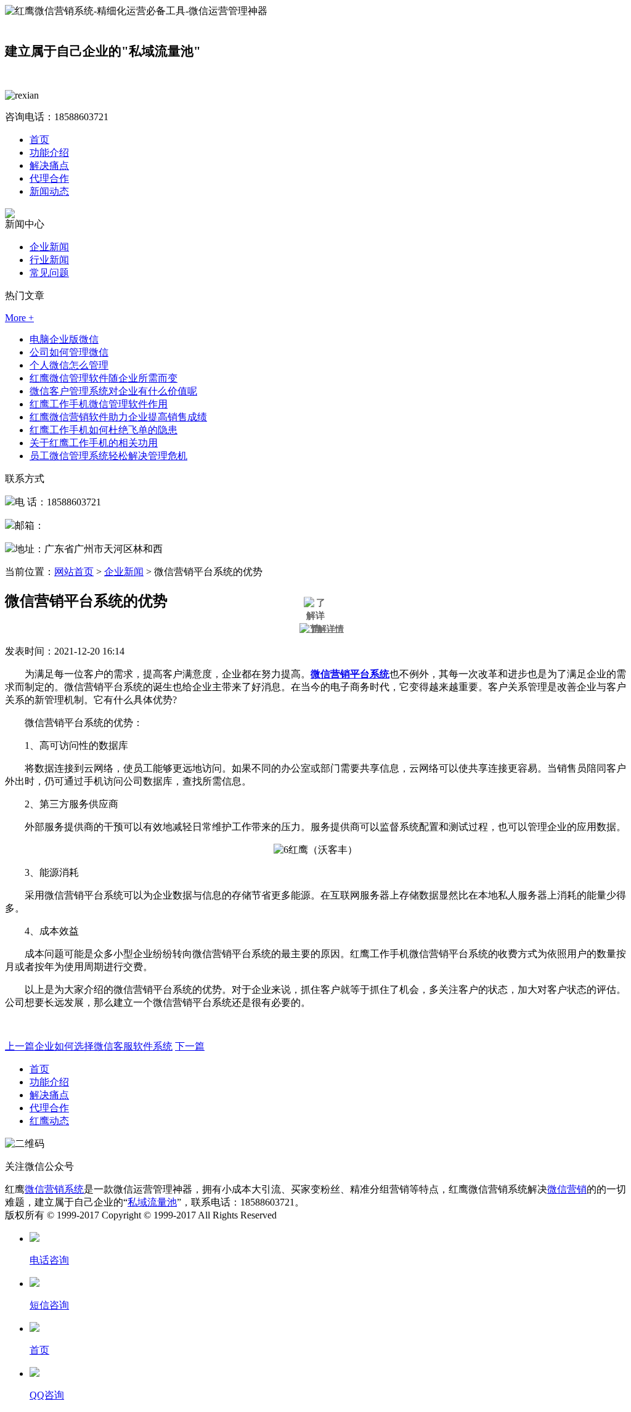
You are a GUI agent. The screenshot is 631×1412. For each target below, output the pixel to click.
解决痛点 (49, 165)
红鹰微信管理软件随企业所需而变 (103, 378)
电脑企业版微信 (64, 339)
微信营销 (567, 1189)
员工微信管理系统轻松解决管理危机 (108, 456)
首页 (39, 139)
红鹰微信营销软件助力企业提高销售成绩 (118, 417)
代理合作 (49, 178)
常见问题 (49, 272)
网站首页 (74, 571)
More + (19, 317)
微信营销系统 (54, 1189)
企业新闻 (49, 247)
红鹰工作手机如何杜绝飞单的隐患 (103, 430)
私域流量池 (152, 1202)
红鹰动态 (49, 1121)
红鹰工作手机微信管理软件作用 (99, 404)
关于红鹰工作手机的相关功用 (94, 443)
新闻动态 (49, 191)
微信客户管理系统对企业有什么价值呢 (113, 391)
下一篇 (190, 1046)
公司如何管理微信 (69, 352)
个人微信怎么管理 (69, 365)
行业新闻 (49, 260)
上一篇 (89, 1046)
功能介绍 (49, 152)
